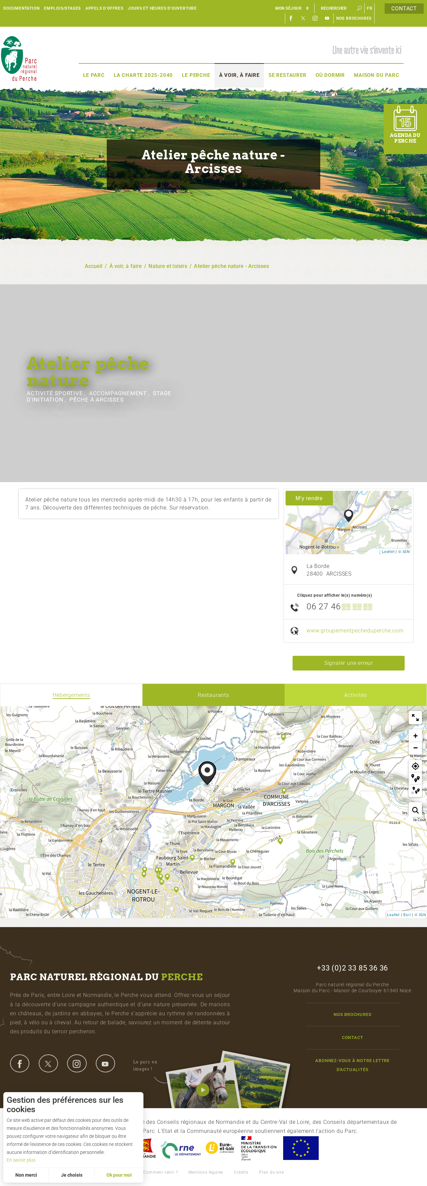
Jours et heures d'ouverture (162, 8)
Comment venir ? (160, 1172)
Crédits (241, 1172)
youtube (105, 1063)
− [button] (415, 748)
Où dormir (330, 75)
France (259, 1148)
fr (370, 8)
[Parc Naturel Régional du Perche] (19, 58)
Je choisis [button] (71, 1175)
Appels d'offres (104, 8)
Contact (404, 8)
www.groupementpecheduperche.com (355, 630)
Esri (407, 914)
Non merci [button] (26, 1175)
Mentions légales (205, 1172)
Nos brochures (354, 18)
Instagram (315, 18)
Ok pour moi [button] (119, 1175)
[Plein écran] (415, 718)
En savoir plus (21, 1160)
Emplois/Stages (62, 8)
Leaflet (388, 551)
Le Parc (94, 75)
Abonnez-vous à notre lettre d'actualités (352, 1065)
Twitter (303, 18)
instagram (76, 1063)
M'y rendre (309, 498)
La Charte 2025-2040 (143, 75)
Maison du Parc (376, 75)
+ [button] (415, 736)
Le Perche (196, 75)
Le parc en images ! (145, 1065)
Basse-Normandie (144, 1148)
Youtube (327, 18)
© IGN (404, 551)
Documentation (21, 8)
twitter (48, 1063)
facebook (19, 1063)
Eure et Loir (220, 1148)
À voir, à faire (239, 75)
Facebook (291, 18)
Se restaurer (288, 75)
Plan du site (271, 1172)
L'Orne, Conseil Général (181, 1148)
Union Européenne (300, 1148)
